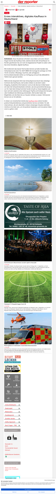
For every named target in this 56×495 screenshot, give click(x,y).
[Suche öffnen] (54, 2)
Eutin (6, 446)
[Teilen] (50, 10)
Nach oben (9, 115)
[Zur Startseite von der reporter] (28, 2)
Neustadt (13, 6)
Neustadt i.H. (9, 444)
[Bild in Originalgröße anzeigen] (28, 39)
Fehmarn (7, 450)
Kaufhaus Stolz (33, 101)
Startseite (6, 6)
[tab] (7, 22)
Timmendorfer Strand (11, 448)
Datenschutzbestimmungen (49, 480)
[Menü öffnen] (1, 2)
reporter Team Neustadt (10, 467)
